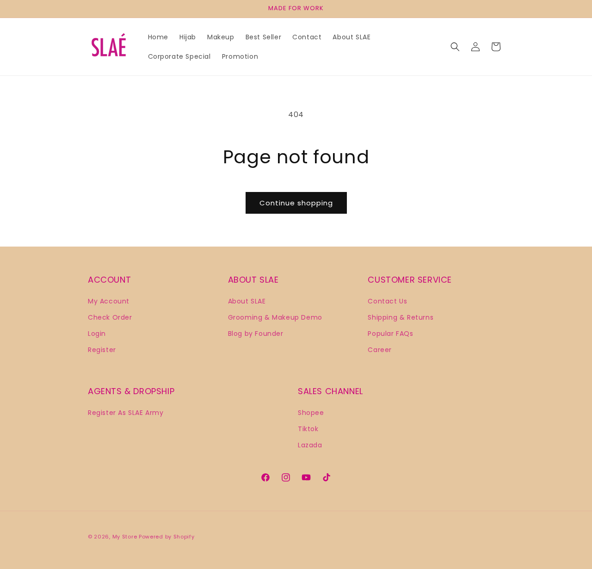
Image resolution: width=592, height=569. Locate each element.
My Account (109, 300)
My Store (124, 536)
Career (380, 349)
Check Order (110, 317)
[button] (455, 47)
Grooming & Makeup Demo (275, 317)
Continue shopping (296, 203)
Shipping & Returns (400, 317)
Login (97, 333)
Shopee (311, 412)
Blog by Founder (256, 333)
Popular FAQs (390, 333)
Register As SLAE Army (126, 412)
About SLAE (247, 300)
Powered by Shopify (167, 536)
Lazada (310, 444)
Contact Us (387, 300)
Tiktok (308, 428)
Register (102, 349)
